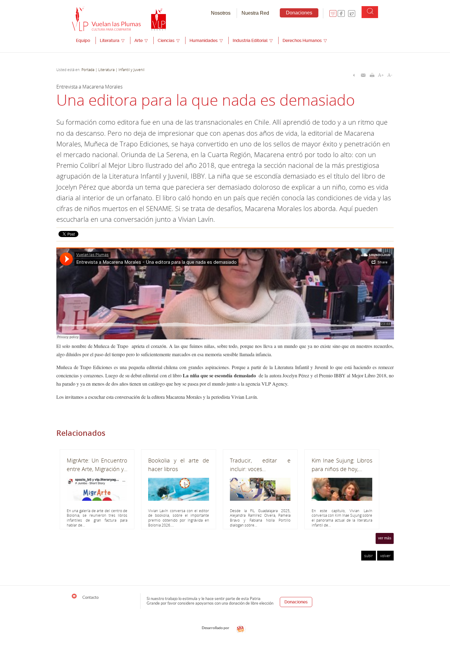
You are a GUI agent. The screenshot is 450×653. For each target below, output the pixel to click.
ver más (384, 538)
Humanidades (206, 40)
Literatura (112, 40)
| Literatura (104, 69)
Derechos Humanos (305, 40)
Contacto (90, 597)
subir (368, 555)
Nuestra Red (255, 13)
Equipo (83, 40)
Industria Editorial (253, 40)
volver (385, 555)
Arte (141, 40)
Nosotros (221, 13)
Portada (87, 69)
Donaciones (299, 12)
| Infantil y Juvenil (129, 69)
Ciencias (169, 40)
